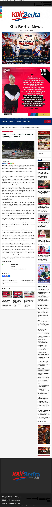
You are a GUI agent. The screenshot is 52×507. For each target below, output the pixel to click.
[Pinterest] (9, 163)
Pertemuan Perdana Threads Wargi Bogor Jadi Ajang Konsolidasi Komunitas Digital (43, 208)
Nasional (15, 293)
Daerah (4, 293)
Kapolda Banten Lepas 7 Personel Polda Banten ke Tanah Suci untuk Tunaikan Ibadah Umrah (17, 302)
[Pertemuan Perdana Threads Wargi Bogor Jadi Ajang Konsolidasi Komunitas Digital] (44, 201)
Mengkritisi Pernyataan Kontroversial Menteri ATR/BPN (42, 329)
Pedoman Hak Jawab (5, 497)
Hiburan (8, 118)
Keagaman (10, 121)
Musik (47, 167)
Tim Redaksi (14, 264)
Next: (27, 280)
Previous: (10, 281)
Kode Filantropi (18, 497)
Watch (48, 121)
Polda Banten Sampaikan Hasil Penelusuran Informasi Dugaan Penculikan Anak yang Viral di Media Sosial (7, 302)
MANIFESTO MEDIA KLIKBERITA (7, 496)
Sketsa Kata (4, 121)
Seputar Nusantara (34, 118)
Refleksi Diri (18, 121)
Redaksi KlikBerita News (14, 495)
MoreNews (30, 505)
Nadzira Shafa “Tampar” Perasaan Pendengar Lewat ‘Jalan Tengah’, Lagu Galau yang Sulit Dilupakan (44, 240)
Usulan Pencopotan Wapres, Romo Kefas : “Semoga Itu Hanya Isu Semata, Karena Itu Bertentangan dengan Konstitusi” (44, 292)
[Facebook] (3, 163)
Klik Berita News (26, 26)
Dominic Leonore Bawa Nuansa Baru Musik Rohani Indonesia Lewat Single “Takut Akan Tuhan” (44, 191)
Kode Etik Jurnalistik (17, 496)
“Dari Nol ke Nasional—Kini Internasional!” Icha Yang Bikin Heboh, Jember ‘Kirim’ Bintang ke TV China (44, 257)
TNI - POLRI (5, 296)
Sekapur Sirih (4, 495)
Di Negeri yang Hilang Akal (43, 318)
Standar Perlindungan (6, 499)
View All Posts (23, 269)
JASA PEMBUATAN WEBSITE (28, 123)
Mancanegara (15, 118)
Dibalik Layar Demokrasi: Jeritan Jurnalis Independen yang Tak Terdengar (43, 385)
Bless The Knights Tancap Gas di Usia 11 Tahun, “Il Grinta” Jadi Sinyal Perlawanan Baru (43, 224)
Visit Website (14, 269)
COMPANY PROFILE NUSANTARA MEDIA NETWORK (12, 123)
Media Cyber (12, 497)
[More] (13, 163)
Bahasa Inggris (26, 121)
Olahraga (4, 131)
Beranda (3, 118)
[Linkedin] (7, 163)
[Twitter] (5, 163)
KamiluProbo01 (5, 306)
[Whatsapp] (11, 163)
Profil (8, 495)
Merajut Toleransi (24, 118)
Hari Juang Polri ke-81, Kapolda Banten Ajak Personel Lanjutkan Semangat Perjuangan (29, 301)
